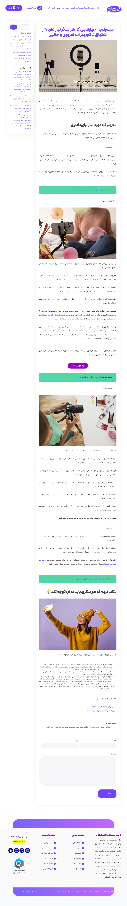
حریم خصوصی (48, 868)
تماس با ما (51, 8)
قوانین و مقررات (47, 858)
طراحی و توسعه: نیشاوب (29, 892)
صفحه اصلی (77, 842)
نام (114, 740)
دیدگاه (113, 754)
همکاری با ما (77, 868)
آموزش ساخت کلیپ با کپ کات (89, 189)
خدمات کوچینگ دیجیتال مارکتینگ (82, 8)
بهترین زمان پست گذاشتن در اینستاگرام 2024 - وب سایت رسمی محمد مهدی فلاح (22, 118)
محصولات (78, 853)
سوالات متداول (47, 853)
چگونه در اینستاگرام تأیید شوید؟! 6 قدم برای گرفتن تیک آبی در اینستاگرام (20, 126)
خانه (97, 8)
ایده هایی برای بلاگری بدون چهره (88, 579)
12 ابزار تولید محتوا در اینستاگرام (104, 706)
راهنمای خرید (48, 842)
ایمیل (76, 740)
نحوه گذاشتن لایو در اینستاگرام (52, 315)
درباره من (65, 8)
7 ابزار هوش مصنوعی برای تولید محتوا (101, 710)
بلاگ (58, 8)
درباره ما (78, 848)
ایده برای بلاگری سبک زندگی (90, 377)
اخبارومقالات (77, 858)
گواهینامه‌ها (48, 863)
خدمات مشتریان (47, 848)
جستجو (13, 27)
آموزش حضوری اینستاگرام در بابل (20, 43)
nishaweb (27, 72)
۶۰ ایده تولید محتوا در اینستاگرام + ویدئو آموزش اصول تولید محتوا (20, 99)
